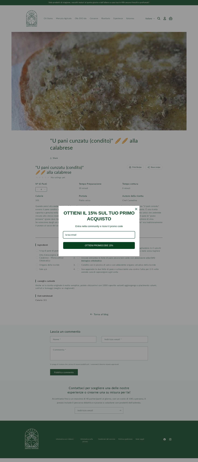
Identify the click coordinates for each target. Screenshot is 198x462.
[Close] (136, 209)
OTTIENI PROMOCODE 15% (99, 245)
